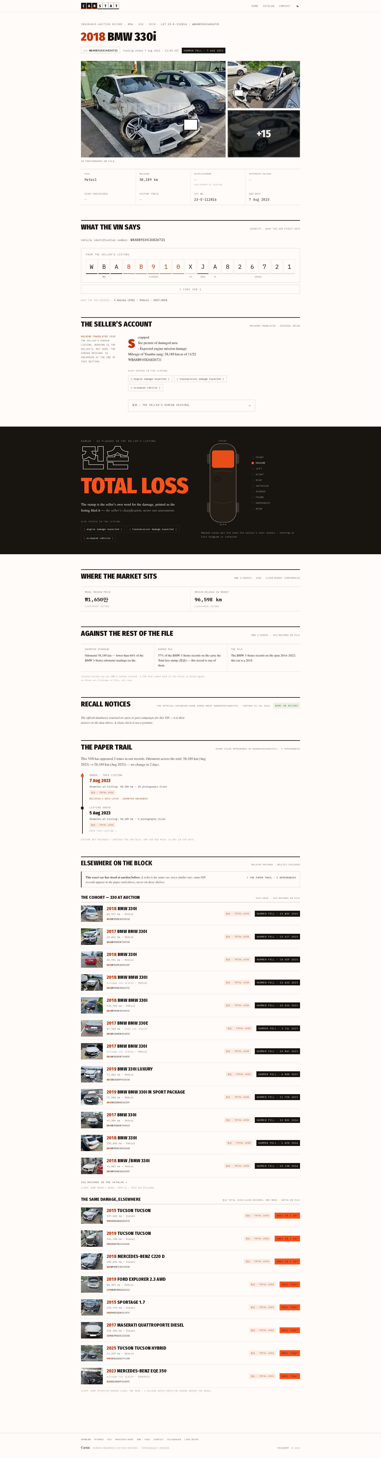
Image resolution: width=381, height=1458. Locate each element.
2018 (152, 24)
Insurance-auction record (102, 24)
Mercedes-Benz (124, 1439)
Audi (147, 1439)
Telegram (283, 1448)
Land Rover (191, 1439)
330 (140, 24)
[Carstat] (100, 6)
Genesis (159, 1439)
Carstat (85, 1447)
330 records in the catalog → (104, 1182)
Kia (110, 1439)
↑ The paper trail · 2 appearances (271, 877)
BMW (130, 24)
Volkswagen (174, 1439)
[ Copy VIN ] (190, 289)
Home (255, 5)
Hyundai (99, 1439)
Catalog (268, 5)
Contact (285, 5)
